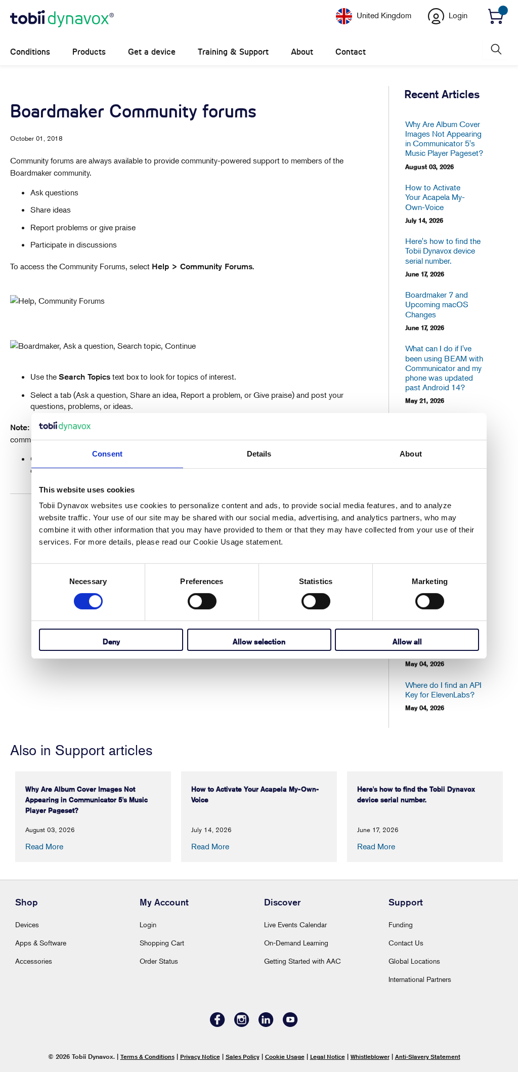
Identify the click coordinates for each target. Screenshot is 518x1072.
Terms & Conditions (147, 1056)
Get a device (152, 52)
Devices (27, 924)
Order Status (159, 961)
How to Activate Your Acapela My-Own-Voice (435, 197)
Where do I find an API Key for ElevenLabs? (443, 689)
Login (148, 924)
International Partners (419, 979)
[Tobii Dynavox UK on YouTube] (290, 1024)
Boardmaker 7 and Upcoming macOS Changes (436, 304)
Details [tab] (259, 453)
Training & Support (233, 52)
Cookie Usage (285, 1056)
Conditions (30, 52)
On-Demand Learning (296, 942)
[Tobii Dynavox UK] (62, 19)
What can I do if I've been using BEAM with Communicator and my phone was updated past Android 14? (444, 368)
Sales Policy (243, 1056)
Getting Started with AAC (302, 961)
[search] (495, 49)
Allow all (407, 641)
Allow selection (259, 641)
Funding (400, 924)
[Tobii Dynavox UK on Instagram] (242, 1024)
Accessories (33, 961)
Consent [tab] (107, 453)
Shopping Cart (162, 942)
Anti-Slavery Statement (427, 1056)
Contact (350, 52)
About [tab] (411, 453)
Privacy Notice (200, 1056)
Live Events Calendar (295, 924)
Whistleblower (370, 1056)
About (302, 52)
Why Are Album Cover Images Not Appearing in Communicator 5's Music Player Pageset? (444, 138)
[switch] (202, 601)
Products (89, 52)
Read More (44, 846)
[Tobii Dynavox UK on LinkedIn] (266, 1024)
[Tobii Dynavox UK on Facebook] (217, 1024)
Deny (111, 641)
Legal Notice (327, 1056)
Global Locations (414, 961)
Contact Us (405, 942)
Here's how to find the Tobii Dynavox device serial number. (443, 250)
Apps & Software (40, 942)
